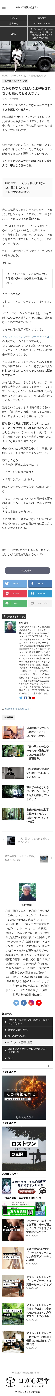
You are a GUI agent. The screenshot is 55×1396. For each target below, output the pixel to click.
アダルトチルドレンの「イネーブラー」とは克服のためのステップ (38, 1280)
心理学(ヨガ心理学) (18, 1029)
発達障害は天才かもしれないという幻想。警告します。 (37, 732)
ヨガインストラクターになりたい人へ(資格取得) (28, 1050)
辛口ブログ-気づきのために (17, 709)
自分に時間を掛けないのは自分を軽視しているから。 (37, 772)
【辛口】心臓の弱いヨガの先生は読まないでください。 (29, 1022)
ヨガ (10, 1058)
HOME (13, 17)
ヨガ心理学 (26, 570)
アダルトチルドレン (14, 336)
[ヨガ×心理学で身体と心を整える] (27, 7)
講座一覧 (14, 23)
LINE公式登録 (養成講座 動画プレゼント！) (28, 1373)
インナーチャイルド (40, 336)
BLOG (14, 33)
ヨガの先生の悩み (17, 1036)
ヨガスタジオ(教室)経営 (19, 1042)
